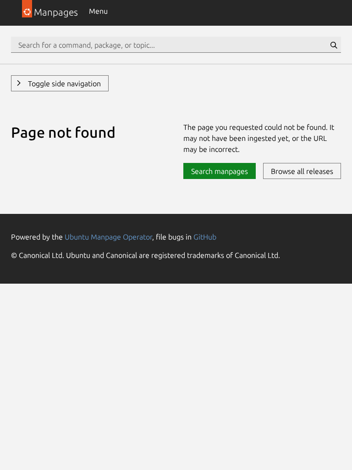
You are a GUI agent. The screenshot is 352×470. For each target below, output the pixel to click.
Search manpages (219, 171)
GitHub (204, 237)
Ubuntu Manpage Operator (108, 237)
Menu (98, 11)
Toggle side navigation (63, 83)
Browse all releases (302, 171)
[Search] (333, 45)
